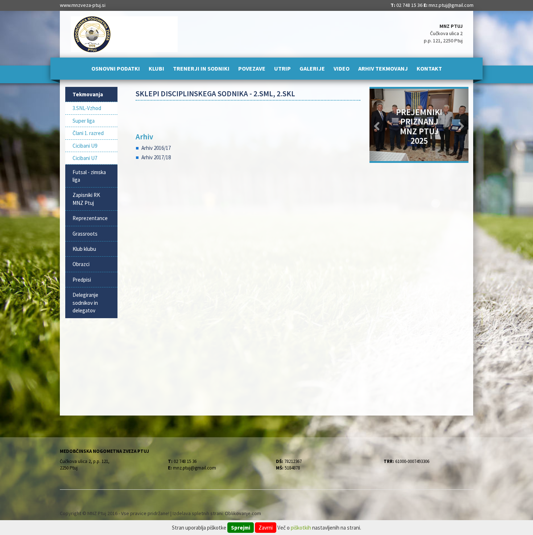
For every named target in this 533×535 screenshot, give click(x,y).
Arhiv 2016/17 (156, 147)
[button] (376, 125)
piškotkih (301, 527)
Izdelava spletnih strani (198, 513)
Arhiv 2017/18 (156, 157)
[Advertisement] (248, 247)
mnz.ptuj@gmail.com (451, 5)
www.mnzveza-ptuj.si (83, 5)
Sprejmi (240, 527)
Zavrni (266, 527)
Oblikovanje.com (243, 513)
